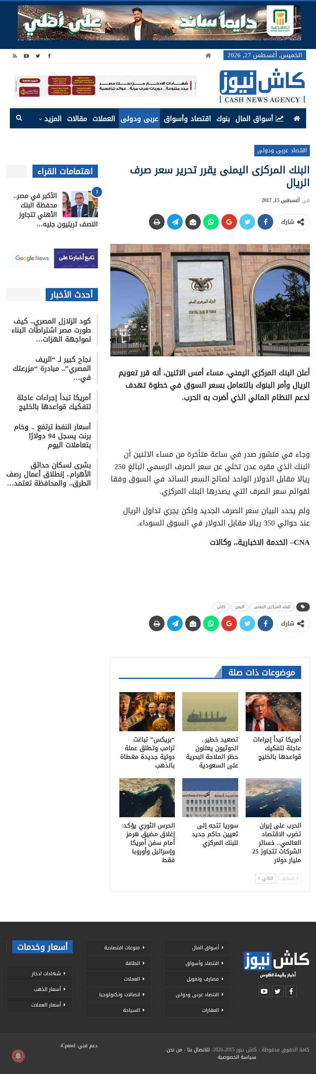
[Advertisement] (210, 423)
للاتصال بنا (198, 1049)
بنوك (223, 118)
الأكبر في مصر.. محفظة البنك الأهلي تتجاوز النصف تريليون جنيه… (56, 209)
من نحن (174, 1049)
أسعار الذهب (47, 989)
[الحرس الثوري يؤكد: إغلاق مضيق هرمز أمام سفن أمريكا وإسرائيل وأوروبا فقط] (147, 797)
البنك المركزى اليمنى (272, 607)
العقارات (210, 1010)
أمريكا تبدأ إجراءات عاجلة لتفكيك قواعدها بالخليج (54, 402)
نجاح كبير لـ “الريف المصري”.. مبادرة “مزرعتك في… (52, 368)
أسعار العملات (46, 1004)
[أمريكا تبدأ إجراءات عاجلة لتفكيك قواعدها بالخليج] (274, 711)
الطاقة (132, 963)
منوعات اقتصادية (122, 947)
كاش (221, 607)
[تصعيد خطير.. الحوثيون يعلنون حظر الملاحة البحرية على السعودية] (210, 711)
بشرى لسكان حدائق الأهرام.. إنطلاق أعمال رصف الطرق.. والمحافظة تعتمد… (48, 474)
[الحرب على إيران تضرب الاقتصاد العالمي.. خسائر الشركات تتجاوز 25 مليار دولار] (274, 797)
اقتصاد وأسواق (187, 118)
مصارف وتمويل (203, 978)
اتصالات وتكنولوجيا (119, 994)
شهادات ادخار (46, 973)
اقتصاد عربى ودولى (282, 150)
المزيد (53, 118)
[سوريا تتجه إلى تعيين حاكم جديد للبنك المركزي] (210, 797)
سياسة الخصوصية (237, 1057)
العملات (104, 118)
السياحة (131, 1010)
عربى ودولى (139, 118)
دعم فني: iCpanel (79, 1045)
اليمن (239, 607)
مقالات (77, 118)
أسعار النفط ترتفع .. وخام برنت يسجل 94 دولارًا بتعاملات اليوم (52, 435)
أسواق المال (254, 118)
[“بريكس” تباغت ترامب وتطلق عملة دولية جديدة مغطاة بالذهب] (147, 711)
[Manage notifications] (18, 1055)
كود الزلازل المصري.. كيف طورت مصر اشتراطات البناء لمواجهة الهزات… (51, 330)
